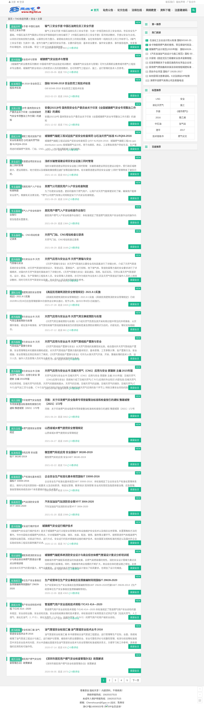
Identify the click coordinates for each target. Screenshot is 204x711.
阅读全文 (134, 47)
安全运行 (15, 161)
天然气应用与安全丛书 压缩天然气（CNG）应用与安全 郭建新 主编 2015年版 (89, 370)
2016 (158, 117)
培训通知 (15, 555)
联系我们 (170, 2)
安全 (182, 99)
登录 (21, 2)
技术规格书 (158, 136)
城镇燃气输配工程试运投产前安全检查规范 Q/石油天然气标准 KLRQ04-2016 (88, 136)
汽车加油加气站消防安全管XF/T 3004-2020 (69, 501)
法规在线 (137, 10)
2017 (182, 130)
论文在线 (122, 10)
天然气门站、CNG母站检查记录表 (64, 234)
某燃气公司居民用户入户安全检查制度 (66, 186)
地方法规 (15, 400)
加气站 (182, 123)
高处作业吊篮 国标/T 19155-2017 (165, 71)
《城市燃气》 (182, 111)
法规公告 (15, 108)
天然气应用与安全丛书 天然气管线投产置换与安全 (73, 341)
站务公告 (108, 10)
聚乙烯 (182, 117)
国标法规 (15, 292)
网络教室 (151, 10)
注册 (13, 2)
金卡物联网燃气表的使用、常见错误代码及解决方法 (174, 44)
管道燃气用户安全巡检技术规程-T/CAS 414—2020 (73, 604)
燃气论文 (182, 136)
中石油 (158, 123)
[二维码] (199, 700)
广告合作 (191, 2)
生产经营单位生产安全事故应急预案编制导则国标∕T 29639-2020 (81, 580)
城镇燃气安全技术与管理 (54, 59)
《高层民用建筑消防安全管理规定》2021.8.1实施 (73, 292)
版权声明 (180, 2)
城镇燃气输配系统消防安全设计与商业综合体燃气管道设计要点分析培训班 (87, 555)
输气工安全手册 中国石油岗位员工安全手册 (69, 26)
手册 (158, 111)
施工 (182, 105)
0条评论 (74, 48)
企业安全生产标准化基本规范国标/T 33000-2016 (72, 476)
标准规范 (15, 84)
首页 (96, 10)
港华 (158, 130)
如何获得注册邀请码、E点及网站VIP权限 (169, 76)
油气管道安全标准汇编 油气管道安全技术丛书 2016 (74, 629)
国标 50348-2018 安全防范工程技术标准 (67, 83)
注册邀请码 (181, 10)
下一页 (135, 680)
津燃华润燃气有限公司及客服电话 (167, 80)
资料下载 (165, 10)
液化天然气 (158, 105)
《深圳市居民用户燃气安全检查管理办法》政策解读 (74, 658)
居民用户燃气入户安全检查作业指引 (65, 210)
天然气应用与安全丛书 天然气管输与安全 (68, 259)
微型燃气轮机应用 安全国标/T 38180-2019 (69, 452)
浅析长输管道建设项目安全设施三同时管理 (69, 161)
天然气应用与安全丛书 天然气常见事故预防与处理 (73, 316)
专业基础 (15, 187)
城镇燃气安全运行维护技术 (57, 525)
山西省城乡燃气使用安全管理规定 (64, 428)
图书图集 (15, 59)
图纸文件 (15, 26)
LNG (158, 99)
